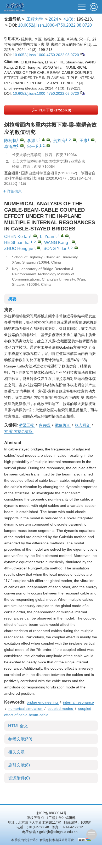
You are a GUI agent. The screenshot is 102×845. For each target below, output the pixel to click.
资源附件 (19, 778)
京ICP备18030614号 (51, 813)
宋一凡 (33, 146)
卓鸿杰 (10, 146)
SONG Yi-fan (55, 248)
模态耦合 (83, 425)
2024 (53, 19)
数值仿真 (63, 425)
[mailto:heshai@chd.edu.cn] (74, 139)
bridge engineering (43, 702)
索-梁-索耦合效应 (18, 431)
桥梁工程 (27, 425)
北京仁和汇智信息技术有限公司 (46, 840)
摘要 (12, 299)
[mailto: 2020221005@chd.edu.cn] (73, 241)
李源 (31, 140)
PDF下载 (55, 110)
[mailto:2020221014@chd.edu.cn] (22, 145)
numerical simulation (25, 708)
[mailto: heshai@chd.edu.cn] (39, 241)
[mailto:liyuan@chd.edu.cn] (48, 139)
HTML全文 (18, 726)
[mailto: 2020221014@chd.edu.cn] (38, 247)
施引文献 (19, 765)
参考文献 (20, 739)
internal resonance (78, 702)
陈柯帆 (10, 140)
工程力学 (34, 19)
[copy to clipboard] (82, 93)
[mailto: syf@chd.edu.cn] (76, 247)
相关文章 (16, 752)
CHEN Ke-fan (17, 236)
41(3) (69, 19)
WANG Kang (56, 242)
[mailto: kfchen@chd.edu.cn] (35, 235)
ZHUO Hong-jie (18, 248)
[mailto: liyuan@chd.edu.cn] (67, 235)
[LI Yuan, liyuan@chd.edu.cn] (62, 235)
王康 (83, 140)
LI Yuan (47, 236)
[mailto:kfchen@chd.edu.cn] (22, 139)
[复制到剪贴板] (82, 54)
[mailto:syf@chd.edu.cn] (48, 145)
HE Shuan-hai (17, 242)
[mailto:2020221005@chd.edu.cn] (93, 139)
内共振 (45, 425)
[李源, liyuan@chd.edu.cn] (43, 139)
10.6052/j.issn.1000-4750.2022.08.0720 (55, 25)
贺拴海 (59, 140)
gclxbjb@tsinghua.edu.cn (58, 832)
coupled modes (61, 708)
